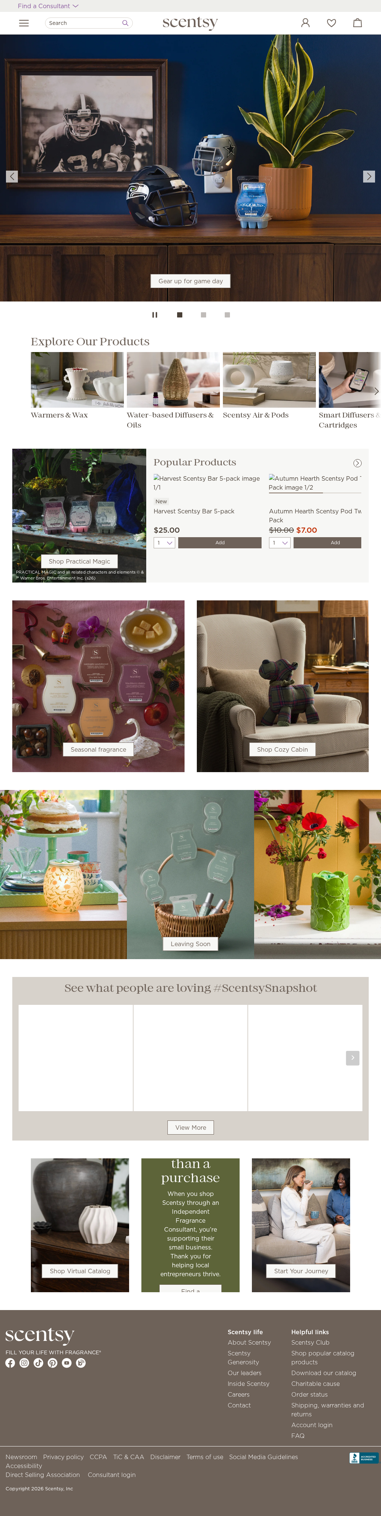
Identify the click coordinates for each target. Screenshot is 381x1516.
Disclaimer (165, 1457)
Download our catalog (323, 1373)
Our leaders (245, 1373)
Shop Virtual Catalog (80, 1271)
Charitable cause (315, 1384)
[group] (190, 168)
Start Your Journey (301, 1271)
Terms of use (204, 1457)
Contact (239, 1405)
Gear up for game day (191, 281)
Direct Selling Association (43, 1475)
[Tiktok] (38, 1363)
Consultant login (112, 1475)
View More (190, 1127)
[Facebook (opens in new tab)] (10, 1363)
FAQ (298, 1436)
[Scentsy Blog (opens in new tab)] (81, 1363)
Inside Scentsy (248, 1384)
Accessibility (24, 1466)
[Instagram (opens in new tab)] (24, 1363)
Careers (239, 1394)
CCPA (98, 1457)
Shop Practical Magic (79, 561)
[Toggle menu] (24, 23)
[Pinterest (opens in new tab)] (53, 1363)
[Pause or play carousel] (155, 315)
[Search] (125, 23)
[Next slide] (369, 177)
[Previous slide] (12, 177)
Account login (312, 1425)
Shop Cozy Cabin (282, 749)
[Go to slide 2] (203, 314)
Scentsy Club (310, 1342)
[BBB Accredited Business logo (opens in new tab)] (365, 1457)
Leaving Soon (191, 944)
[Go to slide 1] (179, 314)
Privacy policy (63, 1457)
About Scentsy (249, 1342)
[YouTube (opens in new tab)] (67, 1363)
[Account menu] (298, 24)
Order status (309, 1394)
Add (220, 542)
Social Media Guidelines (263, 1457)
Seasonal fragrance (98, 749)
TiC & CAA (128, 1457)
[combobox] (89, 23)
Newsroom (21, 1457)
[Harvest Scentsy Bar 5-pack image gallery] (207, 482)
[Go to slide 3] (227, 314)
